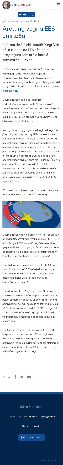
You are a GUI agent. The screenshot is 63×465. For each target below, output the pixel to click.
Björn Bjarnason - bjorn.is (20, 5)
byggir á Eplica (51, 460)
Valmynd (58, 5)
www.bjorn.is (30, 416)
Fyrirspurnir (33, 437)
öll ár (22, 14)
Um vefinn (36, 426)
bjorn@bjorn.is (48, 416)
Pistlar (25, 426)
